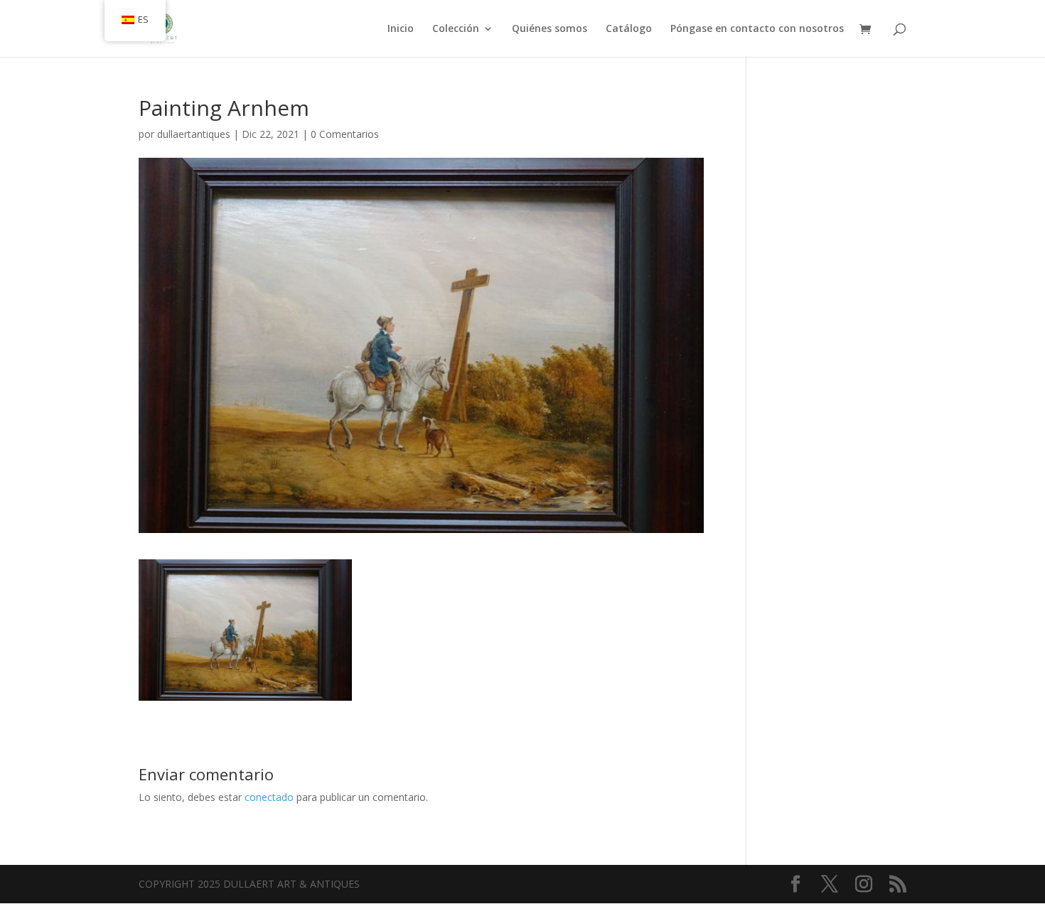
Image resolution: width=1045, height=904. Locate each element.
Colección (455, 29)
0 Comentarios (345, 134)
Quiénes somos (549, 29)
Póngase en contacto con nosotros (757, 29)
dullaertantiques (193, 134)
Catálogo (629, 29)
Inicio (400, 29)
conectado (269, 797)
